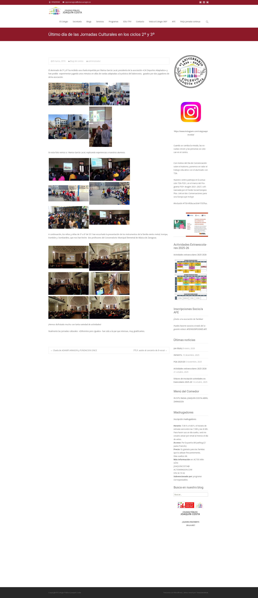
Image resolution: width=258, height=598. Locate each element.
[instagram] (204, 3)
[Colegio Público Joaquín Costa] (65, 10)
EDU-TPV (127, 21)
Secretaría (77, 21)
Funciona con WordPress (173, 592)
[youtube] (207, 3)
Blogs (88, 21)
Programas (113, 21)
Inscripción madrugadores (185, 419)
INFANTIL (178, 355)
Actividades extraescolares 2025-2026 (190, 254)
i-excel (190, 592)
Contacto (140, 21)
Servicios (100, 21)
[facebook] (200, 3)
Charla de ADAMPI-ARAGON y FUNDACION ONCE (74, 350)
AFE (173, 21)
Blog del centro (76, 61)
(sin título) (178, 348)
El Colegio (63, 21)
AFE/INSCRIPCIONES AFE (197, 329)
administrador (94, 61)
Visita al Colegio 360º (158, 21)
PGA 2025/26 (179, 361)
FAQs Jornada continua (190, 21)
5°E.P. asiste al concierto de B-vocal (150, 350)
